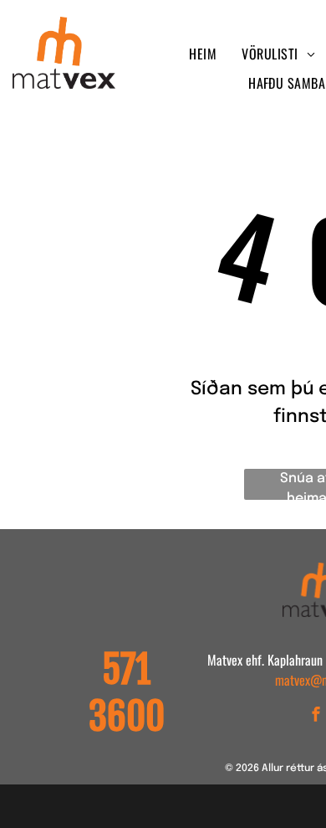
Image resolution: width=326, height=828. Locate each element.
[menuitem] (202, 53)
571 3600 (127, 693)
